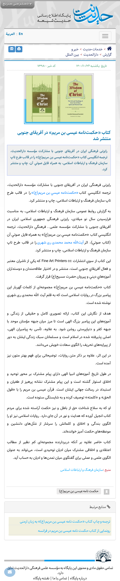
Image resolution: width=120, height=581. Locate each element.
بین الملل (72, 54)
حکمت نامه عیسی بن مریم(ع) (79, 491)
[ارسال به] (11, 49)
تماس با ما (59, 578)
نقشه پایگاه (41, 578)
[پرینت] (19, 49)
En (21, 34)
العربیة (10, 34)
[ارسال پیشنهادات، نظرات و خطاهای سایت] (9, 572)
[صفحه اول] (109, 49)
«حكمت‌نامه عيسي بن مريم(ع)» (54, 193)
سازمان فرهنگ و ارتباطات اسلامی (81, 470)
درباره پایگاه (78, 578)
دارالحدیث (90, 54)
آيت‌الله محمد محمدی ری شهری (60, 242)
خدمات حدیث (92, 49)
